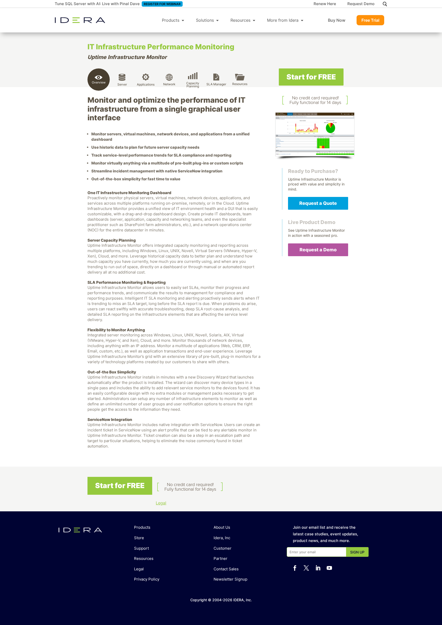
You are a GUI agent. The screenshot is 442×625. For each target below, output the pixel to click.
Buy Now (336, 20)
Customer (222, 548)
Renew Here (325, 4)
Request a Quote (318, 203)
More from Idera (283, 20)
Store (139, 537)
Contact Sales (226, 569)
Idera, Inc (222, 537)
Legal (161, 502)
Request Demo (360, 4)
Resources (240, 20)
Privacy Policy (146, 579)
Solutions (205, 20)
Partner (220, 558)
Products (170, 20)
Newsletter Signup (230, 579)
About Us (222, 527)
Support (141, 548)
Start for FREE (311, 77)
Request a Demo (318, 249)
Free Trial (370, 20)
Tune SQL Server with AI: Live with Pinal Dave (97, 3)
